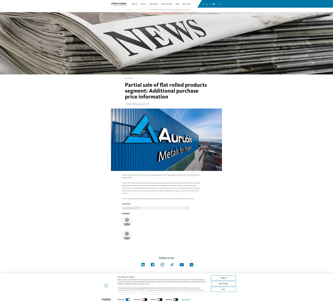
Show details (185, 299)
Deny (223, 289)
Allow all (223, 278)
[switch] (144, 299)
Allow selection (223, 283)
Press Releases (128, 10)
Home (112, 10)
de (218, 4)
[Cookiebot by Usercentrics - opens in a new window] (106, 299)
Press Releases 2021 (141, 10)
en (220, 4)
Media (119, 10)
